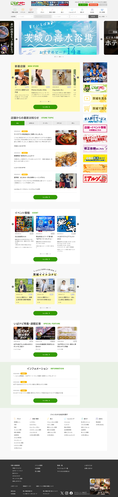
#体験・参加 (17, 246)
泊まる (92, 12)
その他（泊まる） (100, 424)
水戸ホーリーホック (18, 471)
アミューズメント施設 (52, 422)
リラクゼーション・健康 (35, 429)
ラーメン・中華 (17, 429)
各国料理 (16, 435)
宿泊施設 (98, 422)
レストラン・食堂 (18, 445)
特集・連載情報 (15, 465)
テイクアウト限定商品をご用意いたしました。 (28, 134)
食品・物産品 (67, 427)
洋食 (15, 424)
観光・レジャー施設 (52, 427)
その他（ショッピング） (69, 435)
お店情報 (37, 468)
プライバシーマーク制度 (79, 492)
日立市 (30, 294)
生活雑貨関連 (67, 429)
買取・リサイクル (68, 432)
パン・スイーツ (17, 440)
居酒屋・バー (17, 422)
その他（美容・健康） (35, 435)
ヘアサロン (32, 422)
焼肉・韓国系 (17, 432)
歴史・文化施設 (51, 429)
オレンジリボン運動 (17, 478)
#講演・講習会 (60, 247)
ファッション (67, 422)
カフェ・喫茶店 (17, 437)
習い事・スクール (85, 422)
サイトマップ (46, 494)
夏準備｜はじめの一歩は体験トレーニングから (29, 177)
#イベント (60, 302)
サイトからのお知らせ (63, 471)
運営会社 (13, 491)
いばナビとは (88, 465)
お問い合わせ (88, 468)
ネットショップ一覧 (62, 468)
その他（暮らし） (85, 435)
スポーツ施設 (50, 424)
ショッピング (72, 12)
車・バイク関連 (85, 432)
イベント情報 (38, 465)
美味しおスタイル (17, 481)
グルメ (42, 12)
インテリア (66, 424)
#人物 (17, 302)
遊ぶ (62, 12)
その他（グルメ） (18, 448)
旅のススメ (15, 473)
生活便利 (83, 429)
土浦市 (51, 294)
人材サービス (14, 486)
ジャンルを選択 (57, 16)
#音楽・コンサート (40, 249)
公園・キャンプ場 (51, 432)
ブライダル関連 (85, 424)
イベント (22, 12)
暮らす (82, 12)
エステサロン (33, 424)
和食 (15, 427)
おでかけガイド (16, 476)
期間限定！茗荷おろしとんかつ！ (24, 156)
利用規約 (13, 494)
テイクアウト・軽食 (18, 442)
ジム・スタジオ (33, 432)
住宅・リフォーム (85, 427)
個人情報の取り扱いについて (50, 491)
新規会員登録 (93, 4)
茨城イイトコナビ (17, 468)
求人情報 (102, 12)
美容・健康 (52, 12)
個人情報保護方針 (27, 491)
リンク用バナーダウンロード (30, 494)
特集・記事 (15, 12)
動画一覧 (60, 465)
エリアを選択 (21, 16)
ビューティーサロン (34, 427)
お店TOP (31, 12)
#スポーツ (22, 246)
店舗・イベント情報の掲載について (45, 486)
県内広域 (72, 294)
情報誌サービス (27, 486)
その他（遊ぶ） (50, 435)
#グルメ (40, 251)
